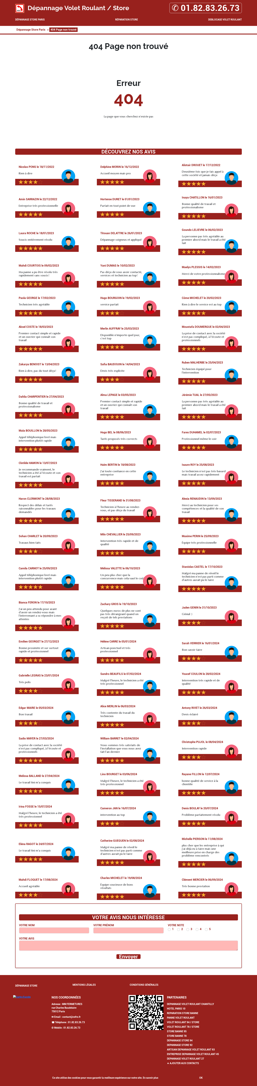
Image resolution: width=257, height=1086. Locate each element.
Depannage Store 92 (179, 1045)
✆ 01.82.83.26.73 (206, 8)
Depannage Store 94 (179, 1040)
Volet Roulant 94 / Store (183, 1022)
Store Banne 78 (177, 1036)
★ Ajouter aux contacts (183, 1063)
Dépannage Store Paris (30, 19)
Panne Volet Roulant (181, 1017)
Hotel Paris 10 (176, 1008)
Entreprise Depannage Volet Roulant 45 (193, 1054)
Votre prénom (103, 925)
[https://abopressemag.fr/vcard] (145, 1012)
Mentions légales (84, 984)
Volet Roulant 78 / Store (183, 1026)
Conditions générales (144, 984)
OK (201, 1077)
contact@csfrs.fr (71, 1016)
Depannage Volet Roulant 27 (185, 1058)
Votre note (176, 925)
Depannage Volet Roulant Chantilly (190, 1004)
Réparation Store (126, 19)
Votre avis (26, 938)
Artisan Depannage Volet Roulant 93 (191, 1049)
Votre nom (27, 925)
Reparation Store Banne (182, 1013)
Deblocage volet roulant (225, 19)
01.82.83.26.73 (76, 1022)
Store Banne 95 (177, 1031)
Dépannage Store (26, 985)
